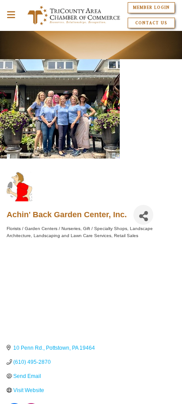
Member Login (151, 7)
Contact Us (151, 23)
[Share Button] (143, 215)
